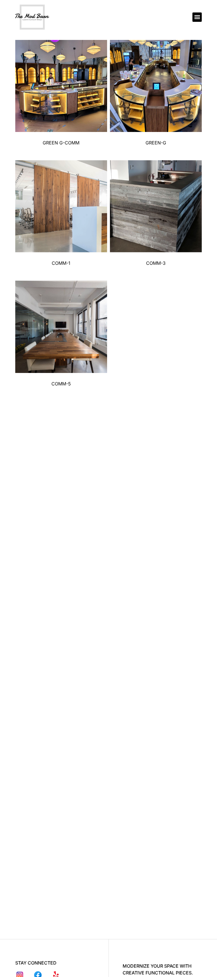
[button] (197, 17)
